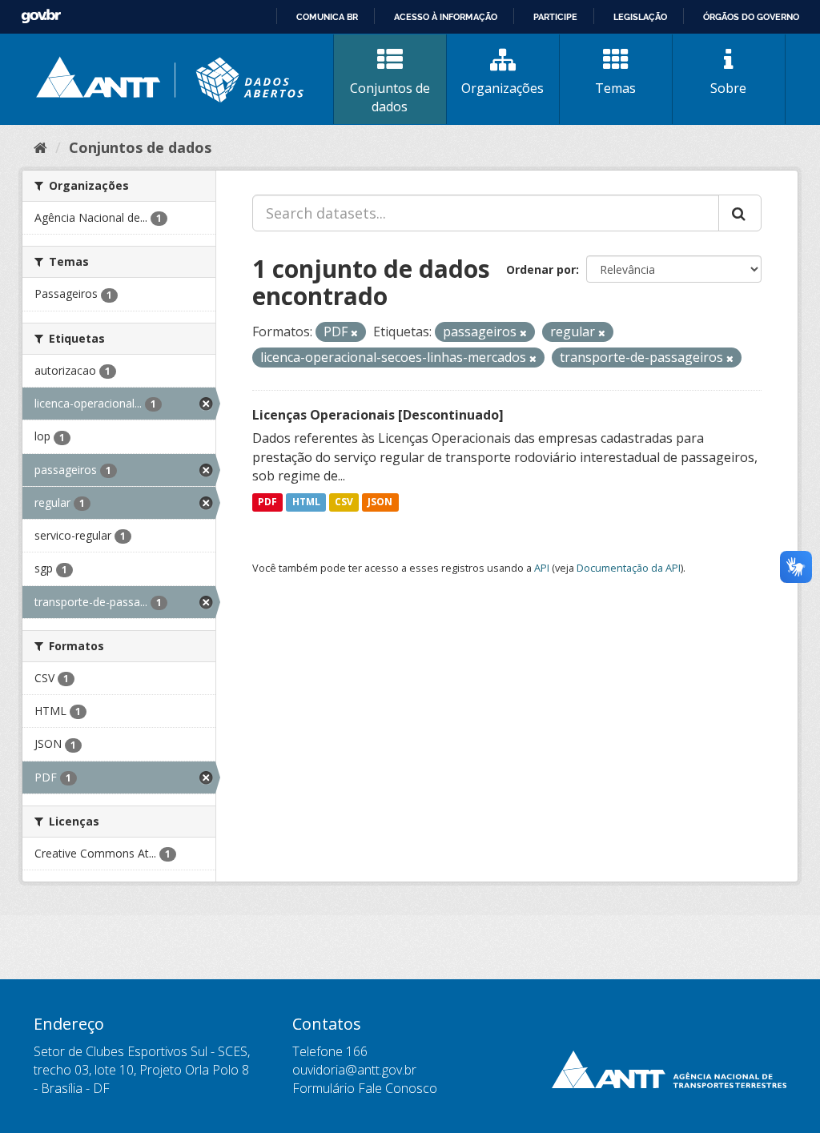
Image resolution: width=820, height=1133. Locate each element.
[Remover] (354, 333)
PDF (267, 501)
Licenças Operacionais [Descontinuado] (378, 415)
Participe (555, 16)
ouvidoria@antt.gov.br (354, 1070)
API (541, 567)
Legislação (640, 16)
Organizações (502, 88)
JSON (380, 501)
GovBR (41, 16)
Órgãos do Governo (751, 16)
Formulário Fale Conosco (364, 1088)
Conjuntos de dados (390, 97)
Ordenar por (541, 269)
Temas (615, 88)
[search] (740, 213)
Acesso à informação (445, 16)
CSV (344, 501)
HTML (306, 501)
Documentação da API (629, 567)
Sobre (728, 88)
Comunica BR (327, 16)
